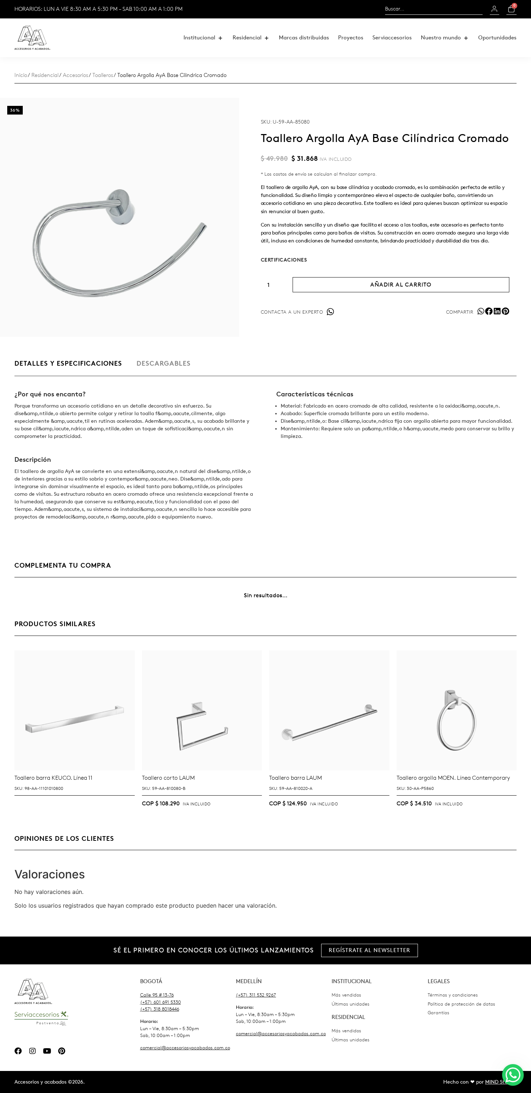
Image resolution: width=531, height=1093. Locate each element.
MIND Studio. (501, 1082)
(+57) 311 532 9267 (256, 995)
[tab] (68, 367)
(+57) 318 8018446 (159, 1009)
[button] (204, 38)
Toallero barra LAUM (295, 777)
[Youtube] (47, 1051)
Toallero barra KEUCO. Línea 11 (53, 777)
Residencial (45, 75)
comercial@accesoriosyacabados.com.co (185, 1047)
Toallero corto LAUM (168, 777)
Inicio (20, 75)
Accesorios (75, 75)
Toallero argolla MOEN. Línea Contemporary (453, 777)
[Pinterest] (61, 1051)
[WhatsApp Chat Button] (513, 1075)
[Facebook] (18, 1051)
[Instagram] (32, 1051)
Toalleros (102, 75)
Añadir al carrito (400, 284)
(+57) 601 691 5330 (160, 1002)
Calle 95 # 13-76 (157, 995)
